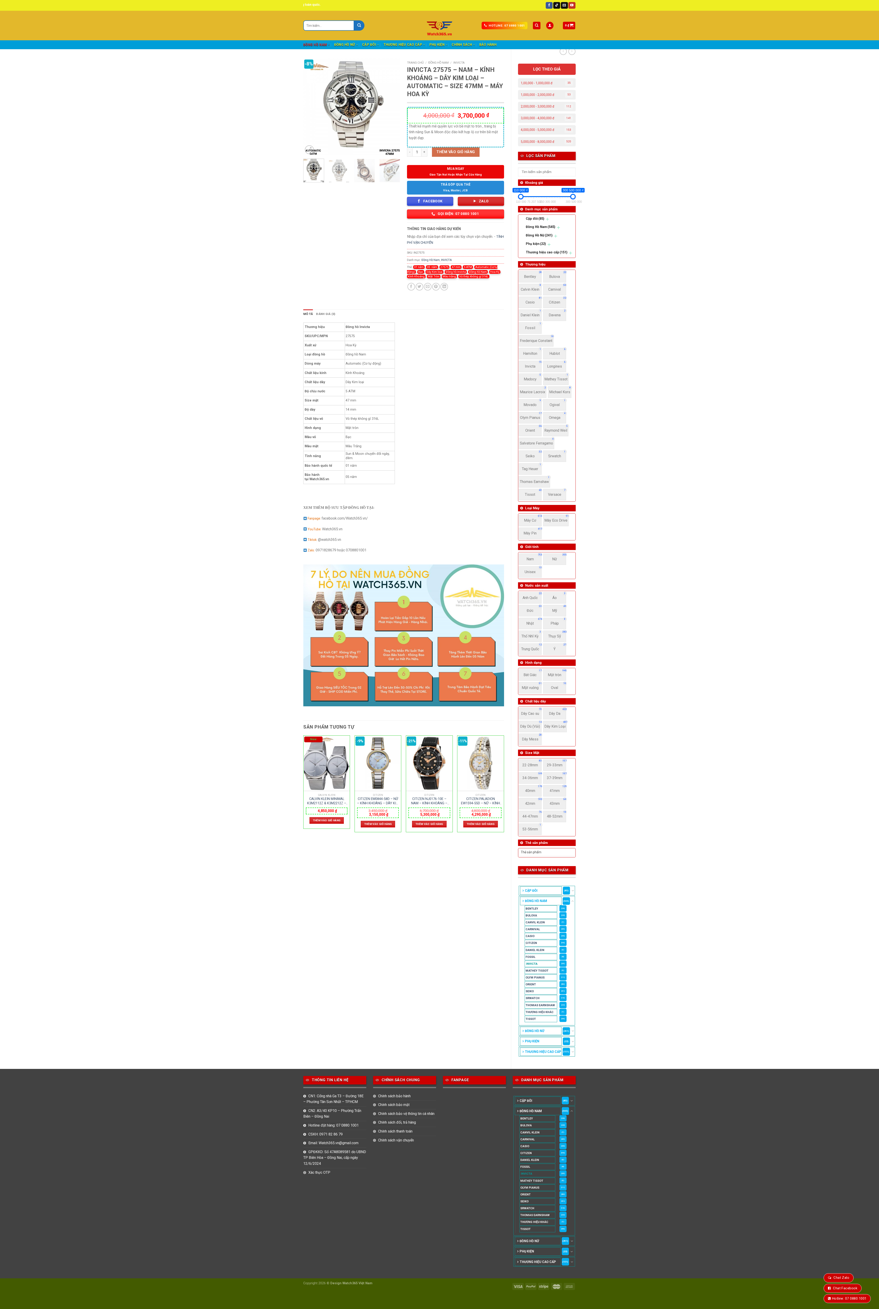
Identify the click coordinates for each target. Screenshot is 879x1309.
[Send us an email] (564, 5)
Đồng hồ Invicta (456, 272)
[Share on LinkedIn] (444, 286)
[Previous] (311, 107)
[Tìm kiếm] (536, 25)
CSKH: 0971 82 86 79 (325, 1134)
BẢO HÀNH (487, 45)
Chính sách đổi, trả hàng (397, 1122)
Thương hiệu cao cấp (402, 45)
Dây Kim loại (434, 272)
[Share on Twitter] (419, 286)
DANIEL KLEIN (535, 950)
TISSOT (531, 1019)
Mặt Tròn (434, 276)
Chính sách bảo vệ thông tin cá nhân (406, 1113)
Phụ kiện (437, 45)
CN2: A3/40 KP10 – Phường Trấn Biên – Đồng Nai (332, 1113)
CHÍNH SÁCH (462, 45)
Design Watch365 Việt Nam (351, 1283)
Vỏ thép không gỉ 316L (473, 276)
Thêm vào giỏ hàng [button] (327, 820)
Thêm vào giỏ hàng (456, 152)
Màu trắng (449, 276)
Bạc (420, 272)
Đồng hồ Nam (478, 272)
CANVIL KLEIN (535, 922)
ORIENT (531, 984)
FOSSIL (530, 957)
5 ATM (468, 267)
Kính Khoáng (416, 276)
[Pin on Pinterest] (436, 286)
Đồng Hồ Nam (315, 45)
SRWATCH (533, 998)
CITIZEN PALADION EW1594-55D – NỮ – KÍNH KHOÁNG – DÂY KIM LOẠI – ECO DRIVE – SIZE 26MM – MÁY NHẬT (480, 801)
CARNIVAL (533, 929)
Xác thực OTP (319, 1172)
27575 (444, 267)
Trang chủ (415, 62)
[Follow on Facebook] (549, 5)
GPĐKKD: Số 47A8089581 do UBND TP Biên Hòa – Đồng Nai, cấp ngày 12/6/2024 (334, 1158)
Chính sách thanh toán (395, 1131)
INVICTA (531, 963)
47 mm (456, 267)
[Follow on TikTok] (556, 5)
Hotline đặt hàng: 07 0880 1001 (333, 1125)
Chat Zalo (841, 1278)
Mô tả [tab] (308, 314)
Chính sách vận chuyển (396, 1140)
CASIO (530, 936)
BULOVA (531, 915)
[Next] (392, 107)
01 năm (419, 267)
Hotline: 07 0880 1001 (849, 1298)
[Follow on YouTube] (571, 5)
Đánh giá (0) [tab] (325, 314)
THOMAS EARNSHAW (540, 1005)
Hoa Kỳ (494, 272)
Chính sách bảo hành (394, 1096)
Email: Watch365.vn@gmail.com (333, 1143)
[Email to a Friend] (427, 286)
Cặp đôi (369, 45)
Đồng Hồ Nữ (344, 45)
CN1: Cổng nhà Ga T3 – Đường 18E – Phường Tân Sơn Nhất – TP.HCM (333, 1099)
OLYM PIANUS (535, 977)
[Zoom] (309, 149)
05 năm (432, 267)
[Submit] (359, 25)
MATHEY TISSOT (537, 970)
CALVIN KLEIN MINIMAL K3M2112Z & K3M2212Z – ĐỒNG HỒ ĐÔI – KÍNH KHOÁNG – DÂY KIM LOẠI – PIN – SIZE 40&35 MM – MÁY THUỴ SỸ (326, 801)
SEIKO (530, 991)
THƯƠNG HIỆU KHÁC (539, 1012)
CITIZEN (531, 943)
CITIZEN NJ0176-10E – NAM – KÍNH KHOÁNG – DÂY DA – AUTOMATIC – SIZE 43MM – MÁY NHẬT (429, 801)
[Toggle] (572, 890)
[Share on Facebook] (411, 286)
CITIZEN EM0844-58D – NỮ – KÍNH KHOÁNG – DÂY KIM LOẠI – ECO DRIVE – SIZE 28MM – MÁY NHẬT (378, 801)
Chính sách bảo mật (394, 1105)
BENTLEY (532, 908)
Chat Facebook (845, 1288)
